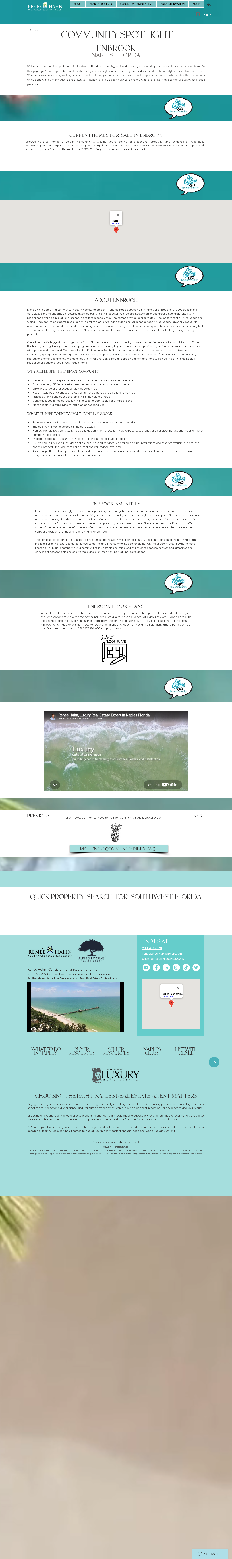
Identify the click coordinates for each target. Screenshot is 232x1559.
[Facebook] (156, 967)
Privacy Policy (100, 1142)
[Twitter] (196, 967)
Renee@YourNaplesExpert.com (162, 953)
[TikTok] (186, 967)
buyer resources (82, 1051)
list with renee (186, 1051)
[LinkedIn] (166, 967)
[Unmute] (38, 1027)
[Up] (214, 1062)
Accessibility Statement (125, 1142)
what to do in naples (46, 1051)
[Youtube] (146, 967)
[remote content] (116, 161)
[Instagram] (176, 967)
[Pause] (31, 1027)
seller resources (116, 1051)
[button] (136, 4)
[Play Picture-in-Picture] (113, 1027)
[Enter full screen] (119, 1027)
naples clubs (152, 1051)
